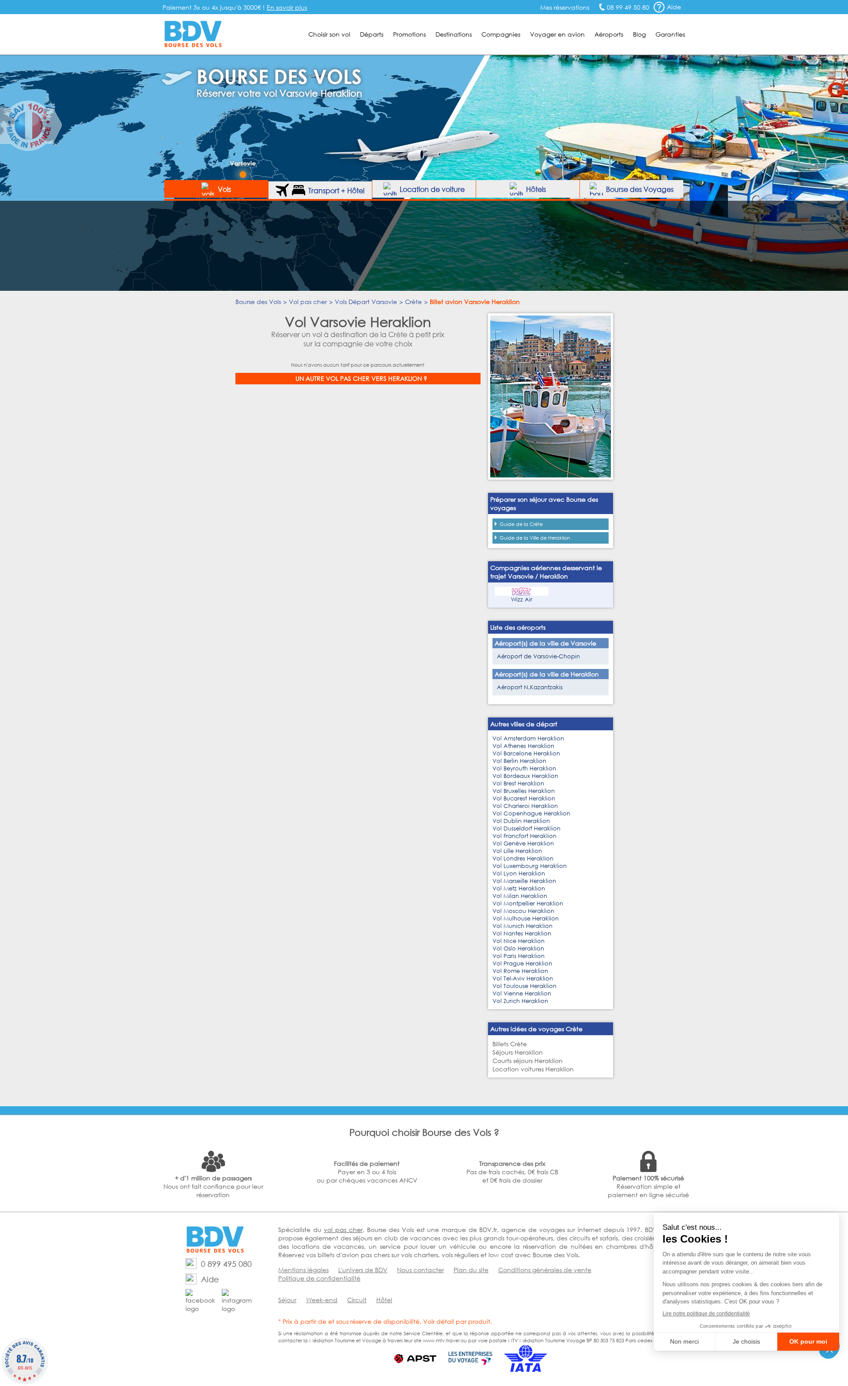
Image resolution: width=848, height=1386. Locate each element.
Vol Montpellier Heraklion (527, 903)
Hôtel (384, 1300)
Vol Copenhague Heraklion (531, 813)
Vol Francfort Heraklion (524, 836)
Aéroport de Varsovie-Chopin (538, 656)
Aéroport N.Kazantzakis (530, 687)
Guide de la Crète (521, 524)
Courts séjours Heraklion (527, 1060)
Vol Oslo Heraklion (518, 948)
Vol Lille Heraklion (517, 851)
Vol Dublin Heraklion (521, 821)
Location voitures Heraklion (533, 1069)
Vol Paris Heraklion (518, 956)
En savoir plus (287, 7)
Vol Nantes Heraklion (521, 933)
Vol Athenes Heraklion (523, 746)
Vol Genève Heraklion (523, 843)
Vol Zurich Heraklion (520, 1001)
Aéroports (608, 34)
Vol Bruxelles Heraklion (523, 791)
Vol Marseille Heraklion (524, 881)
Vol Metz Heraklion (518, 888)
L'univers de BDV (362, 1270)
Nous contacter (420, 1270)
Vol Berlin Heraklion (519, 761)
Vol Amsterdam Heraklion (528, 738)
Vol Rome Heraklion (520, 971)
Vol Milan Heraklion (519, 896)
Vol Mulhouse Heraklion (525, 918)
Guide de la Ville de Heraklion (535, 537)
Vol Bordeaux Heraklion (525, 776)
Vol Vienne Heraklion (521, 993)
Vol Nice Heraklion (518, 941)
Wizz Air (521, 599)
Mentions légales (303, 1270)
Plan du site (471, 1270)
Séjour (287, 1300)
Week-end (321, 1300)
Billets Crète (509, 1044)
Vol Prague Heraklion (522, 963)
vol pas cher (343, 1229)
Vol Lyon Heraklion (518, 873)
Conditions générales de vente (544, 1270)
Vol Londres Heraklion (522, 858)
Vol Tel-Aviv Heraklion (522, 978)
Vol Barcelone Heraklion (526, 753)
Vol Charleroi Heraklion (525, 806)
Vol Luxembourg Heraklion (529, 866)
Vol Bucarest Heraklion (523, 798)
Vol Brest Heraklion (518, 783)
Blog (639, 34)
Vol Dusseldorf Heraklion (526, 828)
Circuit (357, 1300)
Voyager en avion (557, 34)
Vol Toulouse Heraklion (524, 986)
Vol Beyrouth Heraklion (524, 768)
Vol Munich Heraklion (522, 926)
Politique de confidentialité (319, 1278)
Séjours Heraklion (517, 1052)
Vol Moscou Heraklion (523, 911)
